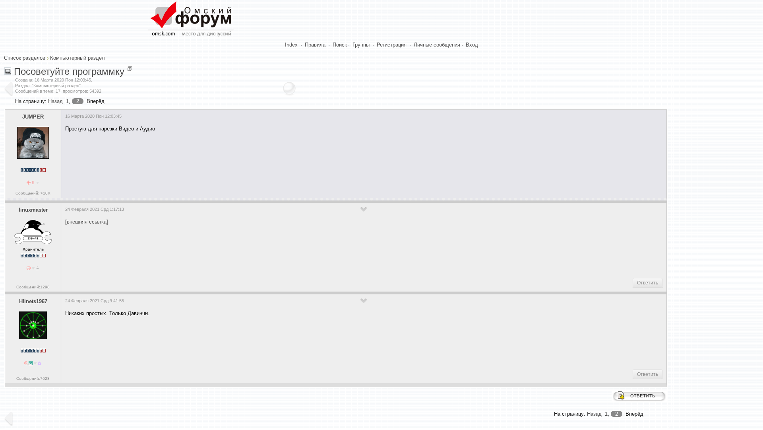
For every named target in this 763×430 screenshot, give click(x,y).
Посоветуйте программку (69, 71)
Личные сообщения (437, 45)
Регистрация (392, 45)
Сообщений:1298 (33, 287)
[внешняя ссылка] (86, 222)
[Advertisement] (209, 162)
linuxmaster (33, 210)
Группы (361, 45)
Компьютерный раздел (77, 58)
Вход (472, 45)
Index (291, 45)
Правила (315, 45)
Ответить (647, 283)
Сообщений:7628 (33, 378)
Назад (55, 101)
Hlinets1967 (33, 301)
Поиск (340, 45)
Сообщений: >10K (32, 193)
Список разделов (24, 58)
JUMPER (33, 117)
